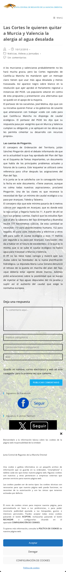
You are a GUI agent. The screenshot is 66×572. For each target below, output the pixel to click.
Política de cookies (31, 567)
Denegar (33, 551)
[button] (61, 433)
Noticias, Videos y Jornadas (23, 53)
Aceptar (33, 542)
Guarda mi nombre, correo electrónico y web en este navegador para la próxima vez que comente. (33, 371)
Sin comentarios (17, 57)
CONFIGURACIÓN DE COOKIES (33, 560)
